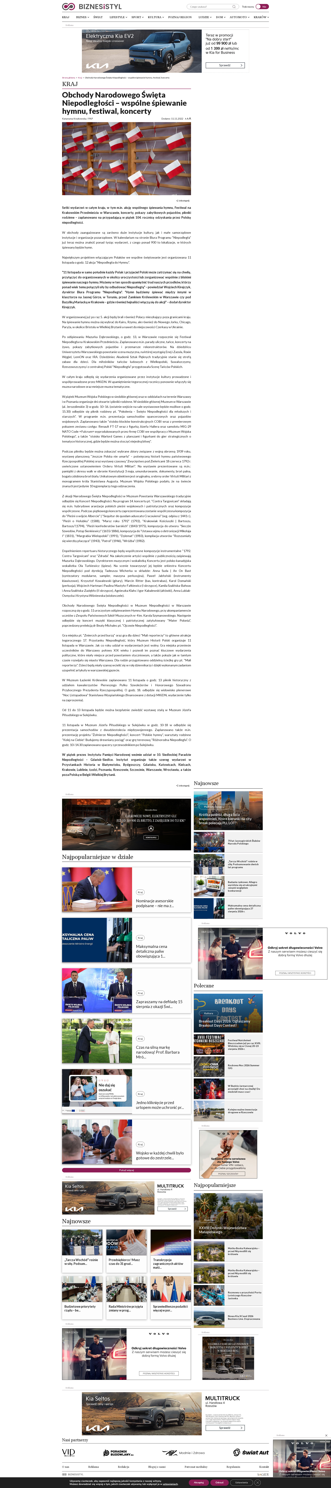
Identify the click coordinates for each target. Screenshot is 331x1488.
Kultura (154, 17)
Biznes (81, 17)
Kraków (260, 17)
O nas (65, 1467)
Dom (219, 17)
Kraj (65, 17)
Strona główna (68, 77)
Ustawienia (241, 1482)
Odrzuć (219, 1482)
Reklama (93, 1467)
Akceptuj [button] (199, 1482)
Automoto (238, 17)
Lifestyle (117, 17)
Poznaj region (180, 17)
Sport (136, 17)
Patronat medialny (196, 1467)
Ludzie (204, 17)
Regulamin (233, 1467)
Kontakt (264, 1467)
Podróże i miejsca (214, 806)
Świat (98, 17)
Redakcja (123, 1467)
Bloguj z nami (157, 1467)
